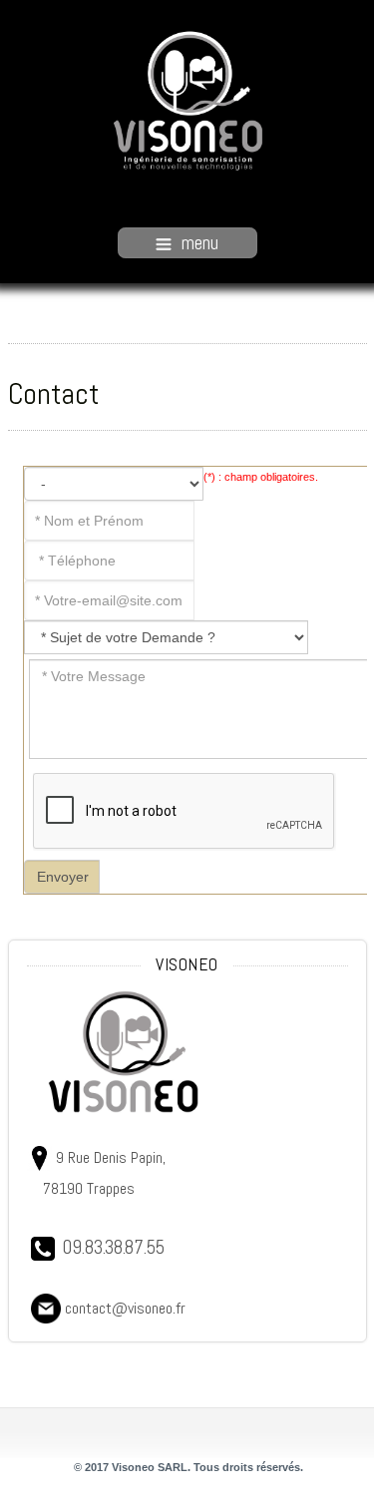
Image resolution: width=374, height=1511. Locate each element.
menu (200, 242)
